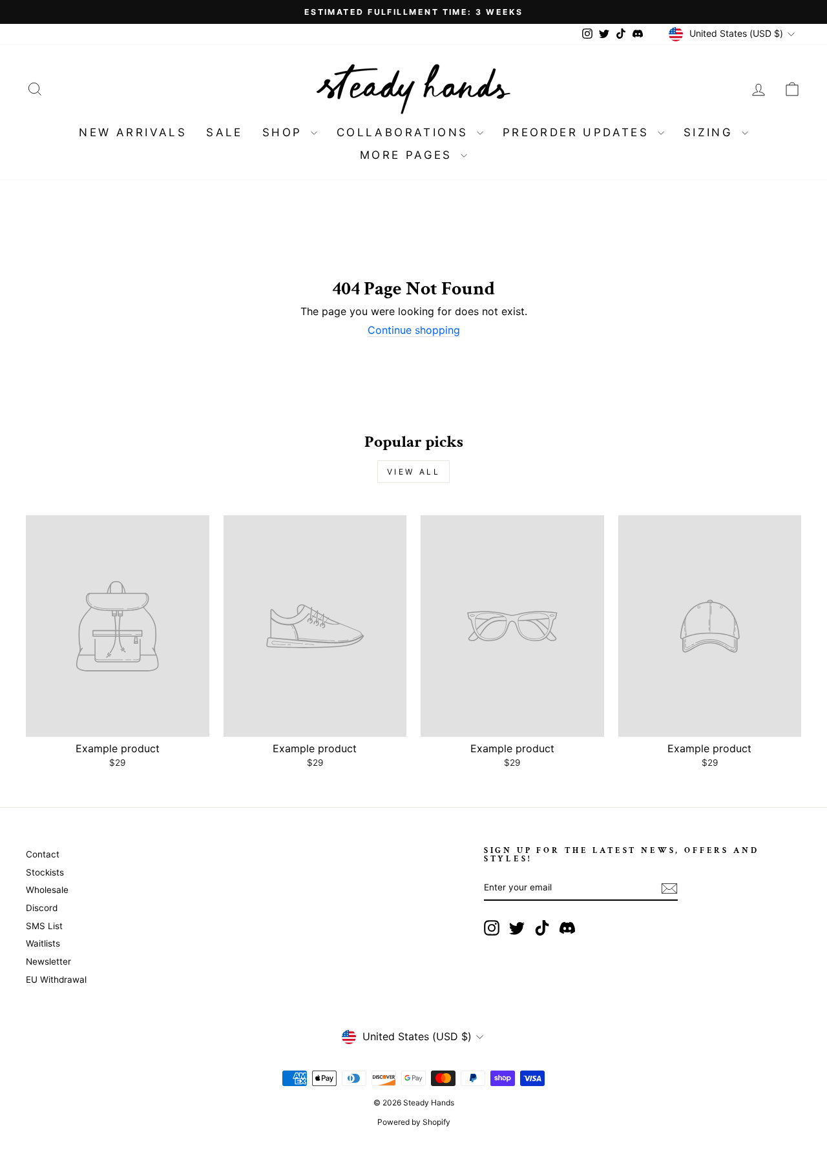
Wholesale (47, 890)
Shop (285, 132)
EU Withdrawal (56, 979)
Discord (42, 908)
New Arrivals (133, 132)
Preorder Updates (578, 132)
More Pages (408, 155)
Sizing (711, 132)
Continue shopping (414, 330)
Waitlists (43, 943)
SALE (224, 132)
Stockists (45, 872)
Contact (42, 854)
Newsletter (48, 961)
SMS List (44, 926)
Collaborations (405, 132)
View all (414, 472)
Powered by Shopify (413, 1122)
